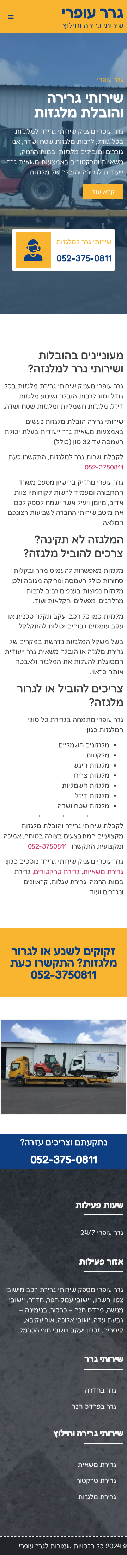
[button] (11, 17)
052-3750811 (104, 467)
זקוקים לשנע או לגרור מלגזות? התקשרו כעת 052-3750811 (63, 962)
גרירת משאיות (103, 871)
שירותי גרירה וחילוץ (92, 25)
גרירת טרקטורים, (56, 871)
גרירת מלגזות (97, 1496)
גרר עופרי (92, 12)
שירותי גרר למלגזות (83, 241)
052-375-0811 (63, 1159)
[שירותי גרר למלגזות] (33, 250)
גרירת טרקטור (96, 1480)
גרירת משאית (97, 1464)
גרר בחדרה (100, 1390)
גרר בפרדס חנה (93, 1406)
